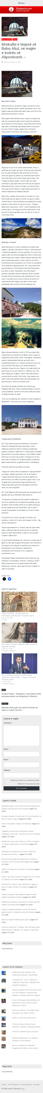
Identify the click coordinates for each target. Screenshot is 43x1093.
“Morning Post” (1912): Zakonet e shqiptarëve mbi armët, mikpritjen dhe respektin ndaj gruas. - (26, 982)
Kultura (15, 39)
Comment (8, 723)
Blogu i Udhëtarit (6, 39)
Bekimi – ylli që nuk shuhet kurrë (24, 1018)
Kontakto (36, 1085)
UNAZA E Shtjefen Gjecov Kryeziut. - (25, 1031)
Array (22, 1089)
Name (6, 749)
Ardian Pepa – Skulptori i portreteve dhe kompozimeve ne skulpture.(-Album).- (21, 695)
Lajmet (4, 1085)
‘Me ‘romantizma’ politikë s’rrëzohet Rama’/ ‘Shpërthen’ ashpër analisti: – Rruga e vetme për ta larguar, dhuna (19, 677)
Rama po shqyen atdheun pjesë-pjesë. (15, 920)
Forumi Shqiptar (26, 1085)
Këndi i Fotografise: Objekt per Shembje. (16, 824)
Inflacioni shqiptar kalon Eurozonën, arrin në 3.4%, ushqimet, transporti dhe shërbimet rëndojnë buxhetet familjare (26, 992)
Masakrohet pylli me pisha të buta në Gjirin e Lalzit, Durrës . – (20, 708)
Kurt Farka (6, 62)
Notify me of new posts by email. (28, 784)
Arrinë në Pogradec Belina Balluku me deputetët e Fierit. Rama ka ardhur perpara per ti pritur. (26, 1003)
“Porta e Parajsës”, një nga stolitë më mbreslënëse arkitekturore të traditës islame (18, 615)
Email (6, 759)
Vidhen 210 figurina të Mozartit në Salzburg (18, 869)
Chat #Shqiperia (13, 1085)
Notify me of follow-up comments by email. (25, 780)
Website (7, 770)
